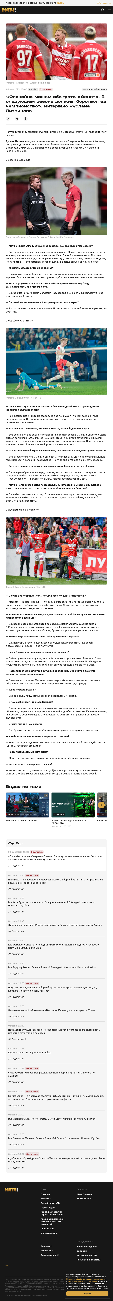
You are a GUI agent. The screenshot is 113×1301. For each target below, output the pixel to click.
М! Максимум (84, 1198)
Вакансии (82, 1251)
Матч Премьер (84, 1194)
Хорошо (87, 1293)
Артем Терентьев (98, 89)
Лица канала (47, 1228)
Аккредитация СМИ (87, 1255)
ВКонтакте (46, 1250)
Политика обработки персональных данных (53, 1213)
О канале (45, 1194)
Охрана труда (48, 1207)
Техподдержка (105, 3)
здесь (60, 2)
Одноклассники (49, 1255)
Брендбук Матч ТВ (50, 1203)
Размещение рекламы (88, 1259)
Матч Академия (49, 1233)
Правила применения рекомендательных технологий (52, 1222)
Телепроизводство (87, 1246)
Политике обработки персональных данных (86, 1279)
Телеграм (45, 1246)
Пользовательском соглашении (82, 1281)
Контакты (45, 1198)
